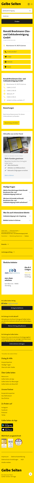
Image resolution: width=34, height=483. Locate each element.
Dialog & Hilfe (6, 358)
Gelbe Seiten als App (7, 379)
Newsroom (4, 376)
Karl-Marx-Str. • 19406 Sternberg (11, 282)
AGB (22, 459)
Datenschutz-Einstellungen (9, 459)
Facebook (4, 410)
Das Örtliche (5, 398)
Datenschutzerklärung (18, 457)
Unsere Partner (7, 389)
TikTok (3, 415)
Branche (4, 244)
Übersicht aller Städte (8, 367)
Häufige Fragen (6, 365)
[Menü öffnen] (32, 4)
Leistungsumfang (6, 252)
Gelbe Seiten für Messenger (9, 381)
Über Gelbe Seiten (8, 372)
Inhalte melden (6, 462)
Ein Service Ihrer (8, 475)
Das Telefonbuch (6, 396)
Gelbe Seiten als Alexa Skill (9, 384)
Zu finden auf (6, 403)
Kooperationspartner (8, 393)
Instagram (4, 407)
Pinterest (4, 412)
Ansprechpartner (6, 362)
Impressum (5, 457)
